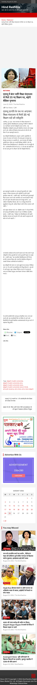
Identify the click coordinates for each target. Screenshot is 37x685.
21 (23, 510)
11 (9, 506)
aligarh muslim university (15, 381)
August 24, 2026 (8, 630)
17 (5, 510)
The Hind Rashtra (19, 104)
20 (18, 510)
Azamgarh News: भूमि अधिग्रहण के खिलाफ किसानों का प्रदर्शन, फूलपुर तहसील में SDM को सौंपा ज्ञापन (17, 659)
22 (27, 510)
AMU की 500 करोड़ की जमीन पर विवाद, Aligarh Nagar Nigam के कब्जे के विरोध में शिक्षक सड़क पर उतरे (18, 624)
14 (23, 506)
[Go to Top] (33, 676)
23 (32, 510)
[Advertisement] (18, 49)
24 (5, 513)
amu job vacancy (8, 389)
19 (14, 510)
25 (9, 513)
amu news (18, 389)
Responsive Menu (33, 1)
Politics (7, 583)
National (6, 90)
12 (14, 506)
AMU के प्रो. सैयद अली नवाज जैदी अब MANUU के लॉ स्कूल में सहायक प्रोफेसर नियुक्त (17, 408)
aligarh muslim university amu (13, 383)
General (6, 617)
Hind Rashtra (11, 7)
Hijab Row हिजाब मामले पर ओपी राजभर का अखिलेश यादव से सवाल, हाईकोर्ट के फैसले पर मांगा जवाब (17, 590)
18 (9, 510)
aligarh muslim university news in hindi (15, 387)
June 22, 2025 (7, 104)
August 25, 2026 (8, 561)
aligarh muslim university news (13, 385)
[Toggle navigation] (4, 15)
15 (27, 506)
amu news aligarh (28, 389)
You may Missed (10, 528)
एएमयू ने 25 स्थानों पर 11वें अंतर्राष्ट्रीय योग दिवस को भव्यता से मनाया (18, 400)
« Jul (4, 521)
